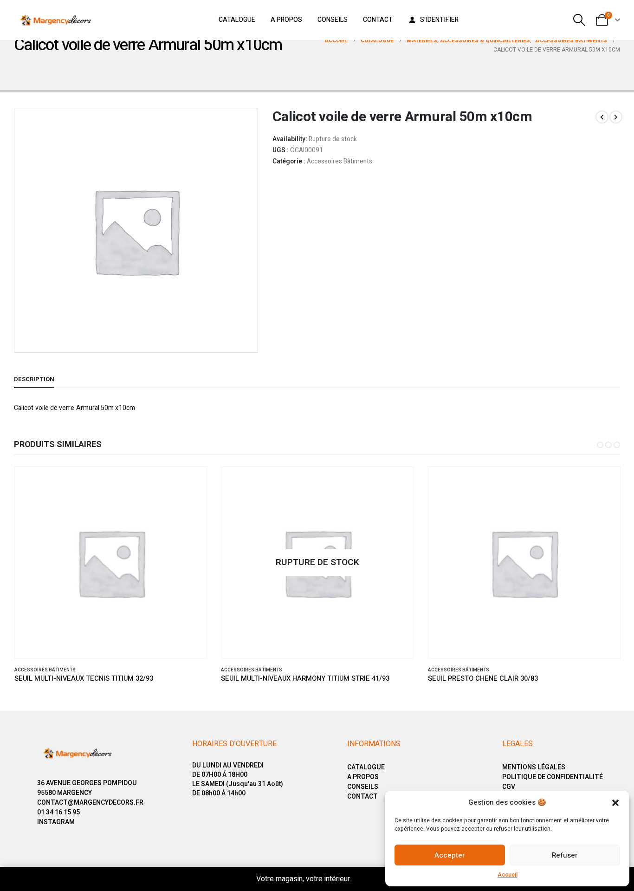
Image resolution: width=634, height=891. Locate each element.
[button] (615, 802)
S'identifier (439, 20)
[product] (111, 563)
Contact (378, 20)
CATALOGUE (366, 767)
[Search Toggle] (579, 20)
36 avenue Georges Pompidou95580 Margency (87, 788)
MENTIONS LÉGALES (533, 767)
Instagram (56, 822)
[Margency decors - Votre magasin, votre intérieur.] (55, 20)
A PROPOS (363, 777)
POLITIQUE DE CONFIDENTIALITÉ (552, 777)
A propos (286, 20)
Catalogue (237, 20)
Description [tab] (34, 379)
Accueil (508, 875)
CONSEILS (362, 787)
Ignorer (365, 878)
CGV (508, 787)
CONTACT (362, 796)
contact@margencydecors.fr (90, 802)
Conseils (332, 20)
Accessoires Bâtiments (339, 161)
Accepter (449, 855)
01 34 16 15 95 (58, 812)
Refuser (565, 855)
